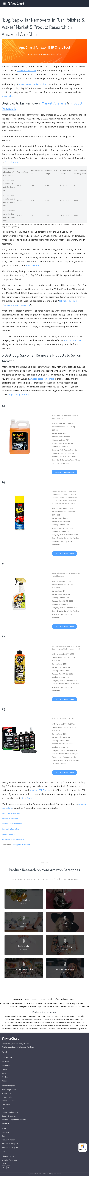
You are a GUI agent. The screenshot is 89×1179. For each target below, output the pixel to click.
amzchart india (33, 265)
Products (5, 1062)
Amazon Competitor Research (14, 1120)
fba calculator (12, 162)
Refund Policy (7, 1093)
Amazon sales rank (26, 70)
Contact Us (6, 1104)
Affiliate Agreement (9, 1089)
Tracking (5, 1077)
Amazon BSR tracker (10, 818)
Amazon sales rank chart (41, 378)
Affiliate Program (8, 1085)
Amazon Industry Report (11, 1147)
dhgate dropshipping (18, 394)
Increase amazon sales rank (13, 839)
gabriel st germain (68, 300)
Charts (4, 1069)
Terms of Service (8, 1101)
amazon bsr (8, 96)
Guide (4, 1128)
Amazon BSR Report (10, 1143)
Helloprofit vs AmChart (11, 813)
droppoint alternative (21, 844)
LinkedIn (64, 999)
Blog (3, 1136)
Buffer (56, 999)
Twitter (26, 999)
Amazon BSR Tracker (40, 790)
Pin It (72, 999)
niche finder (27, 798)
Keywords (6, 1065)
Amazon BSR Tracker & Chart (33, 84)
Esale (4, 1164)
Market (4, 1073)
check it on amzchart (64, 472)
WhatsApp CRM (8, 1156)
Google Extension (9, 1116)
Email (49, 999)
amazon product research (17, 305)
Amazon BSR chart (9, 834)
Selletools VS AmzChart (11, 829)
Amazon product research (12, 824)
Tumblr (42, 999)
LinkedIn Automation (10, 1160)
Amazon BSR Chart (73, 340)
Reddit (34, 999)
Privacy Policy (7, 1097)
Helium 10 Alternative (10, 1112)
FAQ (3, 1108)
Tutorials (5, 1132)
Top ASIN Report (8, 1140)
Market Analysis (54, 102)
